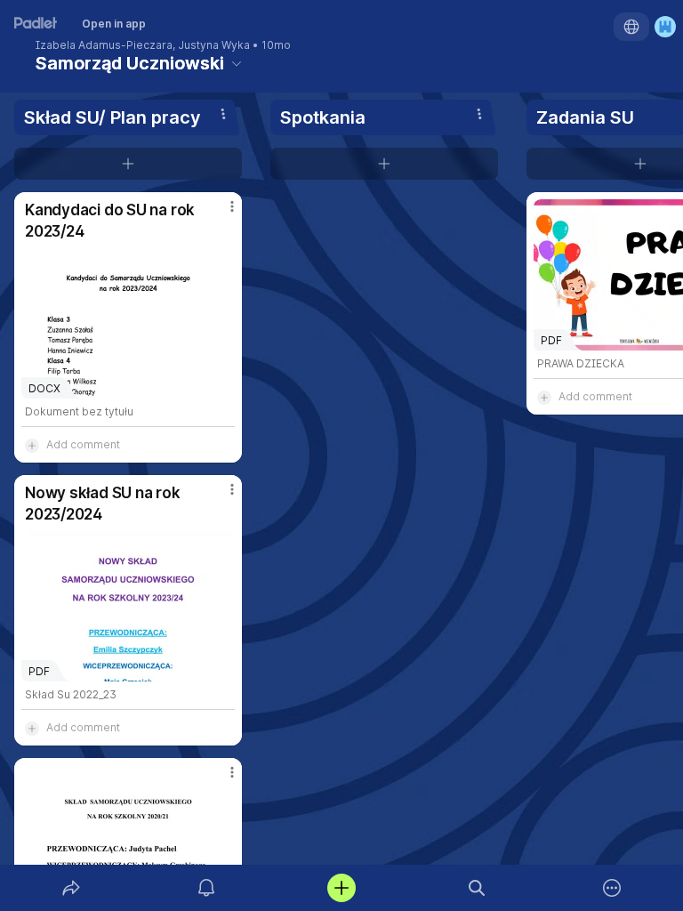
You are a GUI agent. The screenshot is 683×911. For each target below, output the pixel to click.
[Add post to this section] (128, 164)
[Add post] (341, 888)
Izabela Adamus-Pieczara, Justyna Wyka (143, 45)
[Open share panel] (71, 888)
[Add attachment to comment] (32, 445)
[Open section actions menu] (223, 114)
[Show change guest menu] (665, 26)
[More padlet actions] (612, 888)
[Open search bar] (476, 887)
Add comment (83, 444)
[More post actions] (220, 213)
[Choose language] (631, 26)
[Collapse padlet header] (236, 63)
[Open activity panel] (206, 888)
